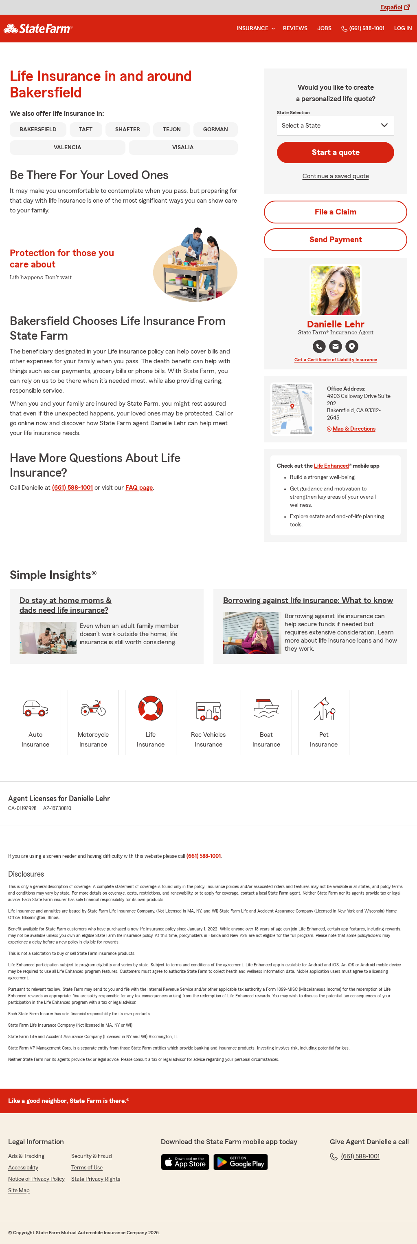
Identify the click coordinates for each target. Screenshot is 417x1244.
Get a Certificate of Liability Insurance (335, 359)
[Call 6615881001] (319, 346)
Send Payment (335, 240)
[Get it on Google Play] (240, 1162)
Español (391, 7)
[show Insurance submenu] (271, 29)
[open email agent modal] (335, 347)
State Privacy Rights (95, 1179)
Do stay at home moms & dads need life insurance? (66, 605)
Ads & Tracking (26, 1156)
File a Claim (336, 212)
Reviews (295, 28)
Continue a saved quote (336, 176)
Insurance (252, 28)
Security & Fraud (91, 1156)
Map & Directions (354, 429)
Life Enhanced (331, 466)
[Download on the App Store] (185, 1162)
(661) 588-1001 (366, 28)
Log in (403, 28)
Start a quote (336, 152)
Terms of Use (87, 1168)
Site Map (19, 1190)
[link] (38, 28)
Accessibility (23, 1168)
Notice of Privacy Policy (36, 1179)
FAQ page (139, 487)
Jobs (324, 28)
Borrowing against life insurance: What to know (308, 601)
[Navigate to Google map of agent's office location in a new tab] (351, 346)
